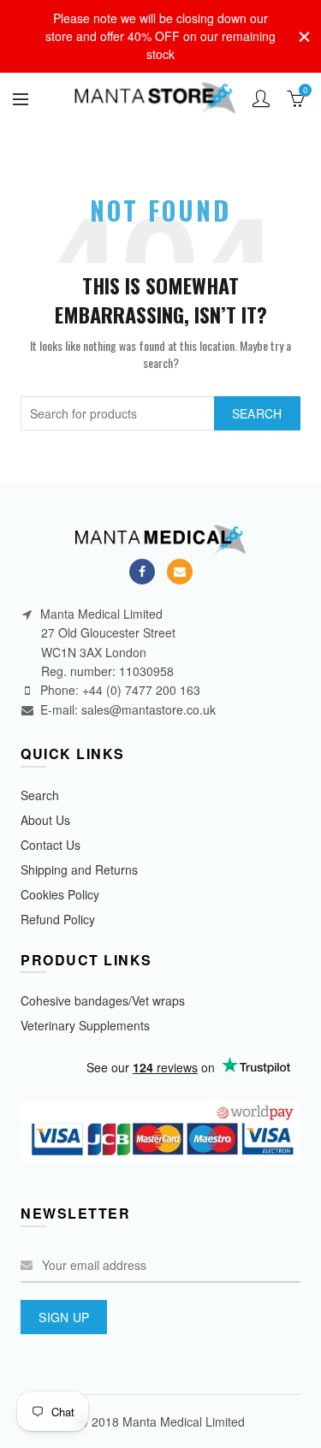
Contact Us (50, 844)
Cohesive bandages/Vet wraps (103, 1000)
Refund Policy (58, 919)
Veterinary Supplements (85, 1025)
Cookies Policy (60, 894)
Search (257, 413)
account (261, 98)
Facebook (142, 572)
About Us (45, 819)
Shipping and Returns (79, 869)
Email (180, 572)
